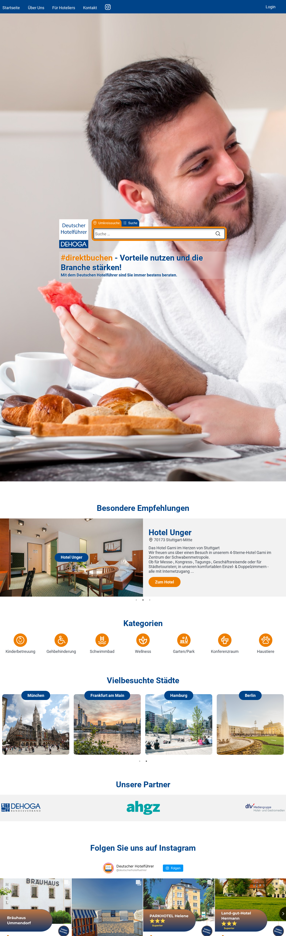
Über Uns (36, 7)
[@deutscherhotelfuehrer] (108, 868)
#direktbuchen (87, 258)
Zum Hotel (164, 582)
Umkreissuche (109, 223)
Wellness (143, 651)
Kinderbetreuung (20, 651)
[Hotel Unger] (71, 595)
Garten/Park (184, 651)
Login (270, 6)
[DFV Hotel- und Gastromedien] (237, 808)
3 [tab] (149, 600)
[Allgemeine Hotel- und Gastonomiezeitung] (143, 808)
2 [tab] (143, 600)
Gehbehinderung (61, 651)
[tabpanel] (143, 557)
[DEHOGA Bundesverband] (48, 808)
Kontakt (90, 7)
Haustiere (265, 651)
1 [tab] (136, 600)
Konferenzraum (225, 651)
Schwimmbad (102, 651)
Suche (132, 223)
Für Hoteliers (63, 7)
